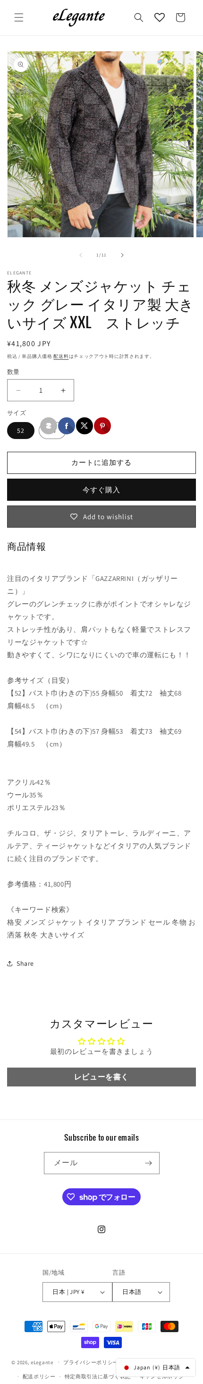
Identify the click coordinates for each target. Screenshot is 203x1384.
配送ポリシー (39, 1376)
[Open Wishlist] (159, 17)
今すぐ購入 (101, 489)
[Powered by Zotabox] (48, 425)
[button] (18, 17)
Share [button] (25, 963)
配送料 (60, 356)
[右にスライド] (122, 255)
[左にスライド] (80, 255)
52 (21, 430)
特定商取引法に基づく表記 (98, 1376)
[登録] (148, 1163)
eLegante (42, 1362)
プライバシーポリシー (90, 1362)
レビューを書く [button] (101, 1077)
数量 (13, 372)
